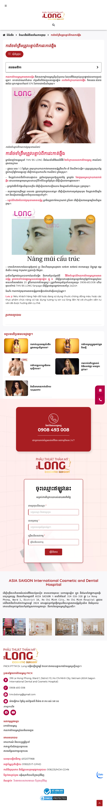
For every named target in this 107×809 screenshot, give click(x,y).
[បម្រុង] (100, 390)
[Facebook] (6, 712)
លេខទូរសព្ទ (33, 520)
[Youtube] (13, 712)
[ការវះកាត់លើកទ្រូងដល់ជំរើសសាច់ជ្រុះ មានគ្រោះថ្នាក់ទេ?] (67, 366)
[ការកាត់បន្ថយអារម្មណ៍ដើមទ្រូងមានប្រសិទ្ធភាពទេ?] (16, 345)
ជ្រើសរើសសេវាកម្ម (36, 535)
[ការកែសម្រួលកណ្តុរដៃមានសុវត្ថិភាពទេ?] (16, 366)
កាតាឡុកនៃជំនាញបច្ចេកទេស (15, 746)
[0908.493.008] (100, 399)
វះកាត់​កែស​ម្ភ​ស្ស (10, 726)
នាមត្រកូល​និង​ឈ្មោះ (37, 505)
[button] (53, 25)
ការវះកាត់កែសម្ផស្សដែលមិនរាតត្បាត (18, 730)
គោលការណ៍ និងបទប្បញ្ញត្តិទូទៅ (16, 742)
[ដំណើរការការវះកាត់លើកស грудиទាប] (16, 388)
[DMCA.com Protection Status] (53, 800)
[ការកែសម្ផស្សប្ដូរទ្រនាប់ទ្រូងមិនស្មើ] (67, 345)
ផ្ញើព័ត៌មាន (53, 552)
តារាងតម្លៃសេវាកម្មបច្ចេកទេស (15, 751)
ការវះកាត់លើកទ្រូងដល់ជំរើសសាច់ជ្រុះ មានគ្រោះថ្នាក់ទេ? (90, 366)
